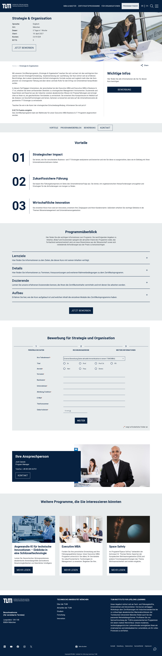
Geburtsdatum (42, 410)
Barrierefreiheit (138, 646)
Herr (68, 369)
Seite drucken (83, 646)
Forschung (61, 615)
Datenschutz (129, 646)
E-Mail (39, 398)
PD (115, 363)
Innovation (61, 618)
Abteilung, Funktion (44, 392)
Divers (101, 369)
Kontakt (113, 646)
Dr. (68, 363)
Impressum (148, 646)
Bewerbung (120, 646)
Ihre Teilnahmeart (43, 357)
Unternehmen (42, 386)
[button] (81, 258)
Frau (84, 369)
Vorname (40, 374)
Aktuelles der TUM (64, 608)
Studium (60, 611)
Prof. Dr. (101, 363)
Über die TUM (62, 604)
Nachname (41, 380)
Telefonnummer (43, 404)
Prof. (84, 363)
